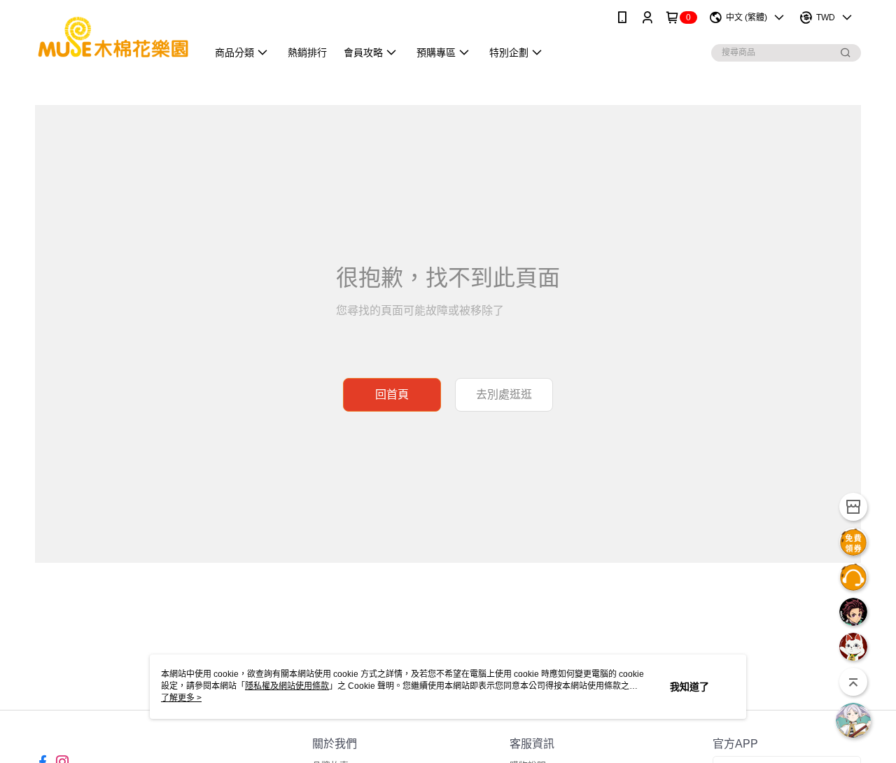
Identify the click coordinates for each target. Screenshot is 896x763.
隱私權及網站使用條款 (287, 686)
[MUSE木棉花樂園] (112, 36)
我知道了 (689, 686)
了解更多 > (181, 698)
